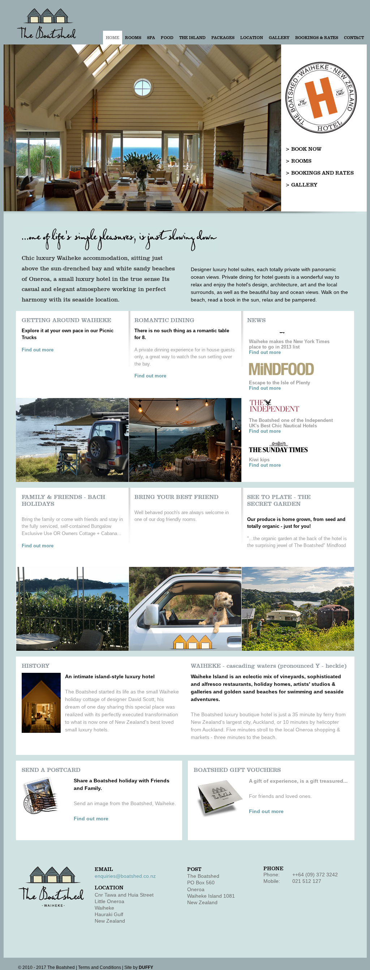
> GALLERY (301, 185)
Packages (223, 37)
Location (251, 37)
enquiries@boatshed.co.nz (125, 876)
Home (112, 37)
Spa (151, 37)
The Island (192, 37)
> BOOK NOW (303, 149)
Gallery (279, 37)
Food (167, 37)
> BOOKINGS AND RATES (319, 173)
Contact (354, 37)
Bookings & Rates (316, 37)
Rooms (133, 37)
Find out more (37, 349)
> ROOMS (298, 161)
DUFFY (146, 967)
